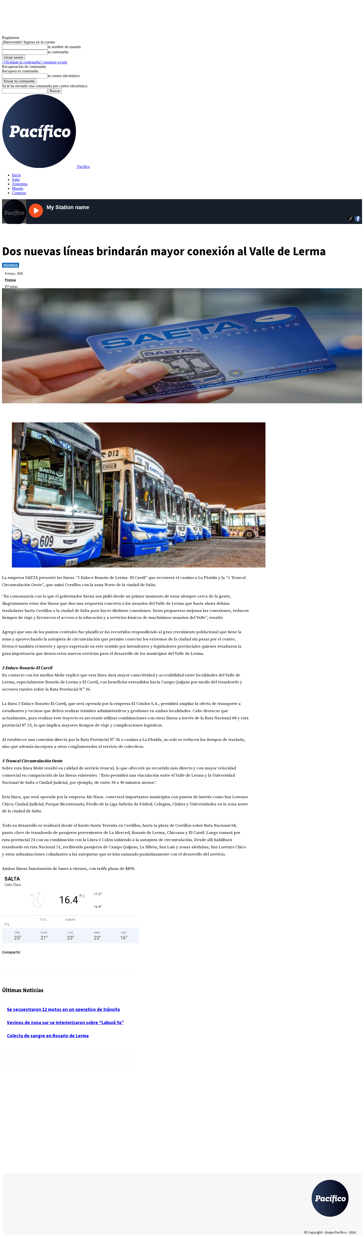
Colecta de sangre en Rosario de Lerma (48, 1036)
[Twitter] (55, 960)
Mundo (17, 188)
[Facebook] (37, 960)
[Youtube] (328, 1222)
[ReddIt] (91, 960)
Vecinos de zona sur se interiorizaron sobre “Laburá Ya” (65, 1022)
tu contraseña (58, 52)
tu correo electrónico (64, 76)
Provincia (10, 265)
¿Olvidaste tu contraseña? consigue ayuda (34, 62)
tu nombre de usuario (64, 47)
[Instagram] (314, 1222)
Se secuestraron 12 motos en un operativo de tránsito (63, 1009)
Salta (16, 179)
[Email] (108, 960)
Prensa (10, 280)
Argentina (19, 184)
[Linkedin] (73, 960)
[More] (126, 959)
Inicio (16, 175)
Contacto (19, 193)
